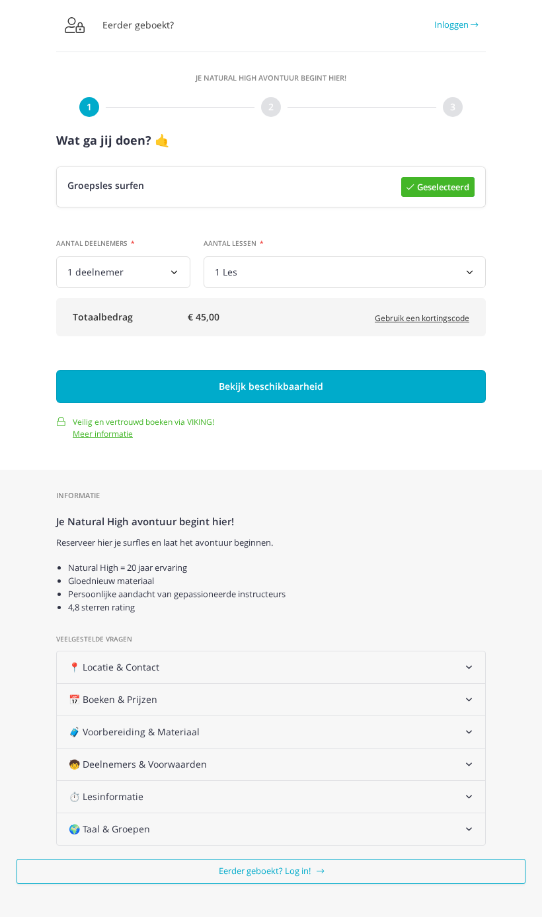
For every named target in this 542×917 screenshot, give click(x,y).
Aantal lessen (230, 243)
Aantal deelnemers (92, 243)
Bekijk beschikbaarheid (271, 386)
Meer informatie (103, 433)
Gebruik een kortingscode (422, 318)
